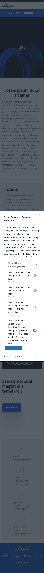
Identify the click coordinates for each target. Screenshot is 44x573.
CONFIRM (13, 348)
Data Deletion (9, 357)
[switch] (35, 275)
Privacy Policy (35, 357)
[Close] (39, 216)
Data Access (21, 357)
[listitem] (22, 264)
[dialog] (22, 286)
